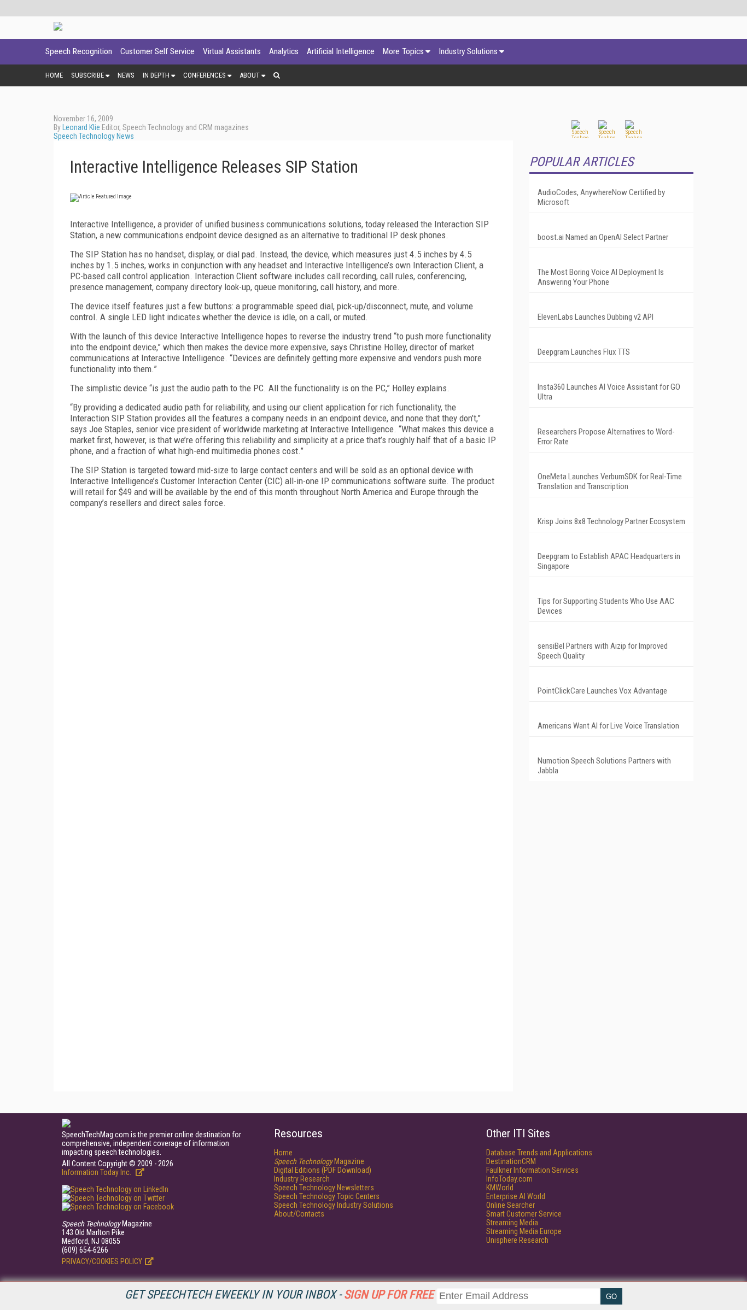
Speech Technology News (94, 136)
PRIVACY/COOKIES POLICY (102, 1261)
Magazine (319, 1161)
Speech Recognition (78, 51)
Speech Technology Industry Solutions (333, 1205)
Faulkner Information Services (532, 1170)
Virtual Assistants (232, 51)
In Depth (156, 75)
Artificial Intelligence (341, 51)
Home (54, 75)
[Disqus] (283, 653)
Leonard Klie (81, 127)
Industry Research (302, 1178)
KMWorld (499, 1187)
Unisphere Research (517, 1240)
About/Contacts (299, 1213)
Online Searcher (510, 1205)
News (126, 75)
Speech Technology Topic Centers (327, 1196)
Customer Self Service (157, 51)
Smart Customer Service (524, 1213)
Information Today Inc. (97, 1172)
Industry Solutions (468, 51)
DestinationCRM (511, 1161)
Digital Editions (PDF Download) (322, 1170)
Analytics (284, 51)
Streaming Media (512, 1222)
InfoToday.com (509, 1178)
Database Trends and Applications (539, 1152)
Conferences (204, 75)
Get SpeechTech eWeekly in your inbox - (279, 1294)
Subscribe (87, 75)
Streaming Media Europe (524, 1231)
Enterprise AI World (515, 1196)
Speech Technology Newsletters (324, 1187)
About (250, 75)
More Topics (403, 51)
